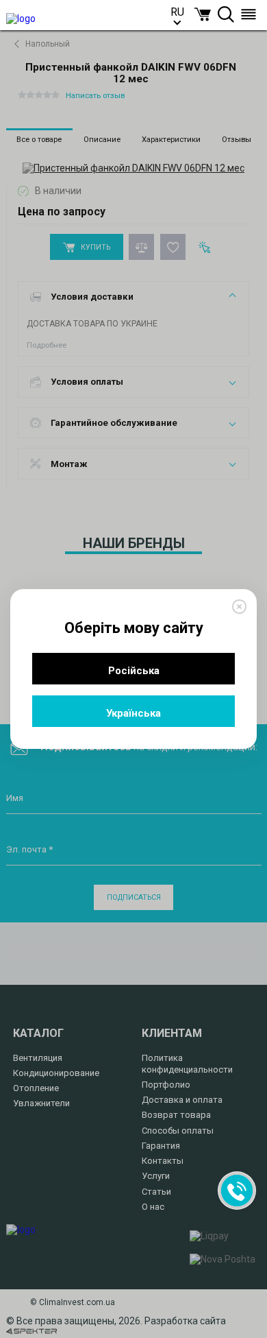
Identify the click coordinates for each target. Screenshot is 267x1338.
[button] (202, 14)
